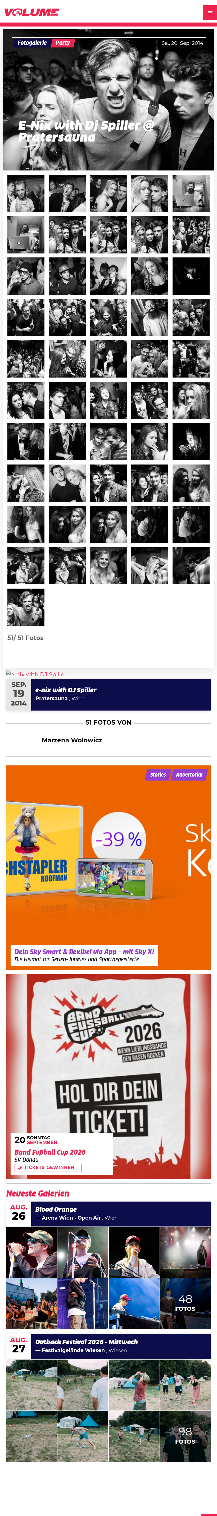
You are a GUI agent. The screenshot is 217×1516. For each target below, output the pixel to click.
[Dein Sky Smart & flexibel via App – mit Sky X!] (108, 867)
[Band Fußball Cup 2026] (108, 1076)
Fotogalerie (32, 43)
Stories (158, 775)
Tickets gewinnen (49, 1168)
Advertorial (189, 775)
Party (63, 43)
